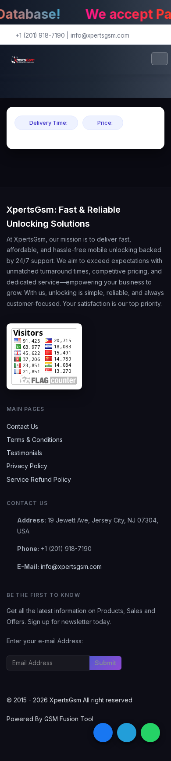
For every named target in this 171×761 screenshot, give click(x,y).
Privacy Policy (27, 466)
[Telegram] (126, 732)
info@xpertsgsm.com (100, 35)
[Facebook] (103, 732)
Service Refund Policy (39, 479)
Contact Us (22, 426)
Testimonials (24, 452)
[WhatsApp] (150, 732)
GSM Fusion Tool (68, 718)
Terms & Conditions (35, 439)
